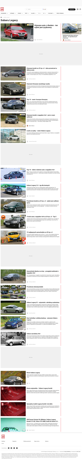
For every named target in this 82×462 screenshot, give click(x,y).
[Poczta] (77, 9)
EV (43, 13)
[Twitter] (14, 448)
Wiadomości (3, 13)
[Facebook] (11, 448)
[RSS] (9, 448)
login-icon (80, 9)
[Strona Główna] (2, 9)
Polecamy (50, 13)
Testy (26, 13)
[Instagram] (17, 448)
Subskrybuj (72, 9)
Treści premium (60, 13)
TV (39, 13)
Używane (12, 13)
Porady (19, 13)
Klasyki (33, 13)
